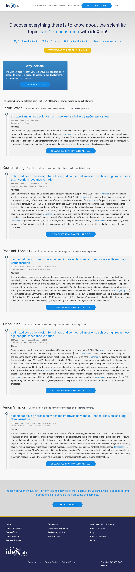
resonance (104, 194)
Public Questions (98, 536)
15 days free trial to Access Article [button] (70, 151)
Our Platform (39, 5)
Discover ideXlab (35, 84)
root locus (67, 134)
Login (115, 5)
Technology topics (56, 532)
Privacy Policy (68, 562)
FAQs (92, 540)
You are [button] (52, 5)
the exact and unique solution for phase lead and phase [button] (60, 116)
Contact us (53, 524)
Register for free (13, 540)
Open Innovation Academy (102, 524)
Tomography (119, 290)
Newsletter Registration (59, 528)
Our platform (11, 532)
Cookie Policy (51, 562)
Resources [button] (73, 5)
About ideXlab (12, 536)
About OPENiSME (14, 528)
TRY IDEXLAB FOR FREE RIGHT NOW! (67, 50)
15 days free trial (96, 5)
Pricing (62, 5)
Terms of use (54, 536)
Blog (92, 532)
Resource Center (98, 528)
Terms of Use (34, 562)
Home (8, 524)
